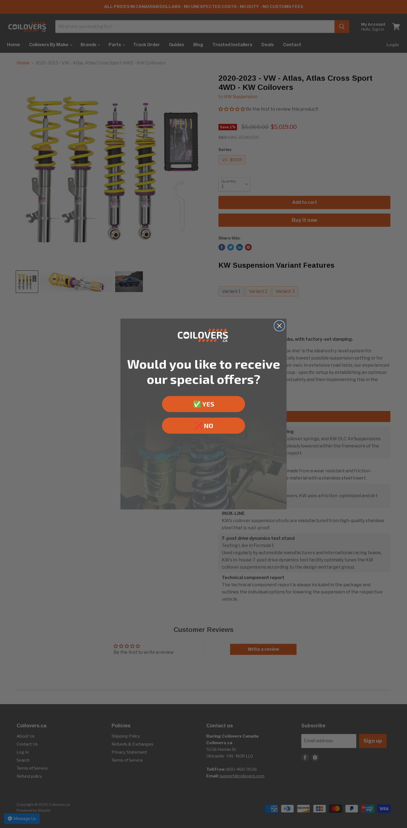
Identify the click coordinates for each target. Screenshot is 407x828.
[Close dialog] (279, 326)
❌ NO (203, 425)
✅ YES (203, 404)
